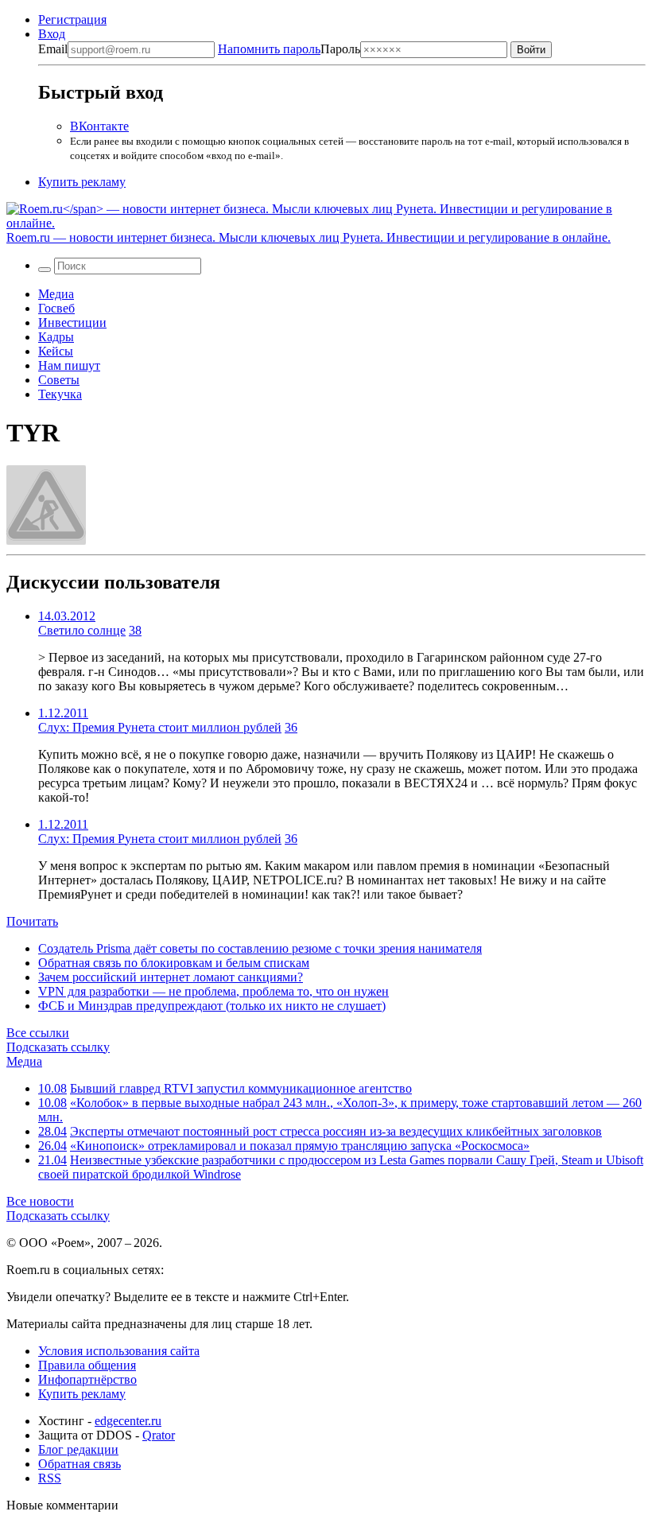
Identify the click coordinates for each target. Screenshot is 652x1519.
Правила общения (87, 1365)
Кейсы (55, 351)
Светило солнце (82, 630)
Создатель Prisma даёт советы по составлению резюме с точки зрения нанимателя (260, 948)
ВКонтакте (99, 126)
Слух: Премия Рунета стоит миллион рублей (159, 727)
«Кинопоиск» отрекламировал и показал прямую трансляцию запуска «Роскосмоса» (300, 1145)
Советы (59, 380)
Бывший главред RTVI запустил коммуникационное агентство (241, 1088)
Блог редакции (78, 1449)
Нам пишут (69, 365)
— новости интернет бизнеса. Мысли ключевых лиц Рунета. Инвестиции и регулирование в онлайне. (308, 237)
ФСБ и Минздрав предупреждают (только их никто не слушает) (212, 1005)
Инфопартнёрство (87, 1379)
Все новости (40, 1201)
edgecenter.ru (128, 1421)
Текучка (60, 394)
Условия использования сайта (119, 1351)
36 (291, 727)
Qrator (158, 1435)
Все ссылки (37, 1032)
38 (135, 630)
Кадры (56, 337)
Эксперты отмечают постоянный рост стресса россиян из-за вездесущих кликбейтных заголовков (336, 1131)
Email (53, 49)
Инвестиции (72, 322)
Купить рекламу (82, 181)
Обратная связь (79, 1463)
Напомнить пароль (269, 49)
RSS (49, 1478)
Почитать (32, 921)
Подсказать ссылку (58, 1047)
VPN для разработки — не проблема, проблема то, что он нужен (213, 991)
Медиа (56, 294)
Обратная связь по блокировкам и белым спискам (173, 962)
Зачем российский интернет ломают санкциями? (170, 977)
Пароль (289, 49)
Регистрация (72, 19)
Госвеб (56, 308)
